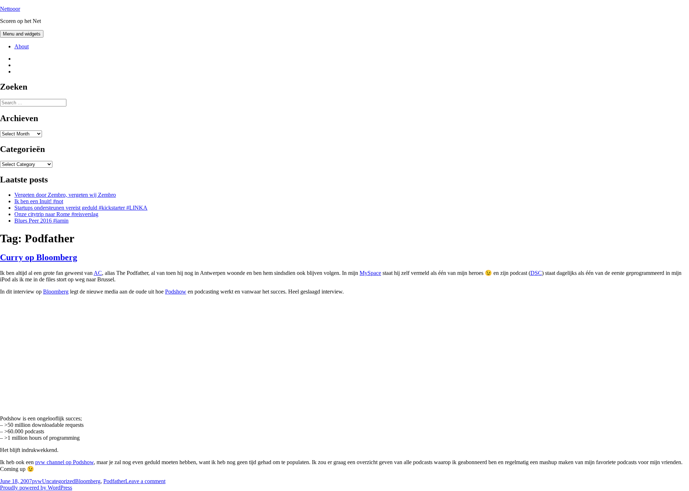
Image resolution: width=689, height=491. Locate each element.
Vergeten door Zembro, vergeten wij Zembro (65, 195)
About (21, 46)
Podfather (114, 481)
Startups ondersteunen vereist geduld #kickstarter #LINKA (80, 208)
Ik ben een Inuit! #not (38, 201)
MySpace (370, 273)
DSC (536, 273)
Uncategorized (58, 481)
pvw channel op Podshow (64, 462)
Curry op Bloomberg (38, 257)
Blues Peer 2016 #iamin (41, 221)
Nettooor (10, 9)
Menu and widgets (22, 34)
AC (98, 273)
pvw (37, 481)
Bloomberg (56, 292)
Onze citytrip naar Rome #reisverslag (56, 214)
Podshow (175, 292)
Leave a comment (145, 481)
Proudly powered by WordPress (36, 488)
